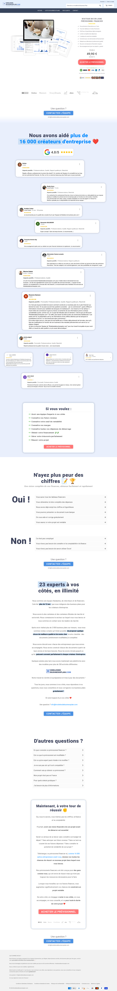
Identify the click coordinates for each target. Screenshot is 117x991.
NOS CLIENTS (66, 10)
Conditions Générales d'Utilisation (24, 983)
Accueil (40, 10)
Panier (110, 5)
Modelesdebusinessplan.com (20, 988)
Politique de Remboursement (73, 983)
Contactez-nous (86, 983)
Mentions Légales (95, 983)
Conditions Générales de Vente (42, 983)
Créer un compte (110, 1)
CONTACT (75, 10)
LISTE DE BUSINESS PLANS (52, 10)
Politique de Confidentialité (57, 983)
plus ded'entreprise (54, 138)
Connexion (102, 1)
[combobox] (84, 5)
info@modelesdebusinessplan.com (64, 705)
